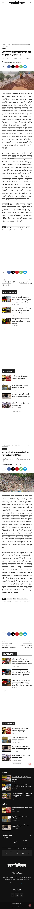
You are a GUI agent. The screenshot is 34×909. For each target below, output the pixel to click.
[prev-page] (3, 329)
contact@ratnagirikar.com (20, 883)
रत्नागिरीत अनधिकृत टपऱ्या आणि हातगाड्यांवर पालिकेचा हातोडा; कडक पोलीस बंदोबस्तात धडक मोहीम (22, 795)
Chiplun (8, 44)
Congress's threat (20, 227)
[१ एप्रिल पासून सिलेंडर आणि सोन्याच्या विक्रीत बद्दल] (6, 378)
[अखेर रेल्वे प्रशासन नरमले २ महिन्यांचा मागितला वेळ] (6, 387)
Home (3, 44)
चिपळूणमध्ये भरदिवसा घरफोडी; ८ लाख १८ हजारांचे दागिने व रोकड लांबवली (21, 321)
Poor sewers (5, 229)
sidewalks (20, 229)
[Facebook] (9, 66)
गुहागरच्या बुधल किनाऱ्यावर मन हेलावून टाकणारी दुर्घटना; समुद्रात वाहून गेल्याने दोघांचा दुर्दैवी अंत (21, 299)
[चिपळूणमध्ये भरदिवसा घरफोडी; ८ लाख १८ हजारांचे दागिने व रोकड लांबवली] (6, 321)
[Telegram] (25, 66)
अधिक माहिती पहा (16, 411)
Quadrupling (13, 229)
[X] (13, 66)
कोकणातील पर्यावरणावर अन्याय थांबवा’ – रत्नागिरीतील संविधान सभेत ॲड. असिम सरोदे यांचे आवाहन (21, 777)
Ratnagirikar (8, 62)
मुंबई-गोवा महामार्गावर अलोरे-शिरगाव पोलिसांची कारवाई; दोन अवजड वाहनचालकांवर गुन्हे (21, 310)
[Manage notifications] (30, 905)
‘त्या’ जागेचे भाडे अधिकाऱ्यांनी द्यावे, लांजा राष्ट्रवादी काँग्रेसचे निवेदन (8, 283)
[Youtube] (21, 895)
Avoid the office (10, 227)
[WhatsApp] (21, 66)
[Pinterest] (17, 66)
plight (27, 227)
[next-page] (6, 329)
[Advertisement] (17, 24)
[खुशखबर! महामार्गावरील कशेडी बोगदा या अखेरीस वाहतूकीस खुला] (6, 396)
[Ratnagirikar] (3, 62)
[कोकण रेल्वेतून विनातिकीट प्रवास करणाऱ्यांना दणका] (6, 405)
